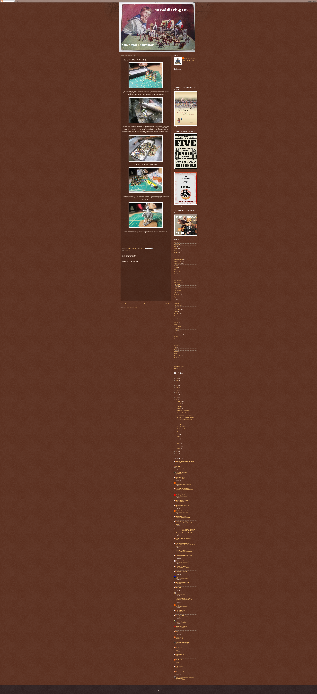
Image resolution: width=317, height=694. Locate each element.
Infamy (175, 307)
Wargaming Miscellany (181, 472)
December (179, 401)
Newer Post (124, 304)
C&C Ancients (177, 280)
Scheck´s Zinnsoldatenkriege (182, 642)
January (179, 448)
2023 (177, 383)
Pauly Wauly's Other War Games (183, 598)
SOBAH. (176, 345)
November (179, 404)
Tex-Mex (176, 351)
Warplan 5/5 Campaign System (182, 606)
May (178, 438)
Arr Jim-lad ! (177, 271)
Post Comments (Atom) (132, 307)
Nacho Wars (176, 313)
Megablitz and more (180, 577)
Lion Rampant (177, 309)
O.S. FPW (176, 324)
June (178, 436)
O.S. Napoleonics (178, 326)
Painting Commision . (182, 426)
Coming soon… (179, 583)
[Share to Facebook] (150, 248)
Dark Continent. (177, 290)
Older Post (168, 304)
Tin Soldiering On (180, 671)
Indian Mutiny (177, 305)
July (178, 434)
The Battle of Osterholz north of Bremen (184, 679)
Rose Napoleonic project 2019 (182, 617)
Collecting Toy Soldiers (181, 521)
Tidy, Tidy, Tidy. (180, 424)
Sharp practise (177, 343)
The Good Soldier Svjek (189, 58)
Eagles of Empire (178, 296)
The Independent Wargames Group (184, 555)
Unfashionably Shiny (181, 631)
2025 (177, 378)
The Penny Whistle (180, 610)
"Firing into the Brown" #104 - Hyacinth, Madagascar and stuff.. (184, 533)
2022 (177, 385)
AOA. (175, 269)
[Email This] (146, 248)
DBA (175, 292)
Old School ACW (180, 654)
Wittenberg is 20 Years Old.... (182, 562)
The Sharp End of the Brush (182, 543)
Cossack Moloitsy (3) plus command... (183, 468)
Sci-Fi (175, 341)
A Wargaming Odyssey (181, 516)
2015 (177, 451)
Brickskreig (176, 278)
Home (146, 304)
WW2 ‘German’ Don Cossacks (182, 578)
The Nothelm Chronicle (181, 593)
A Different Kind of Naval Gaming (183, 517)
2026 (177, 376)
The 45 (175, 353)
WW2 (175, 368)
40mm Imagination (178, 259)
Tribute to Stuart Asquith (181, 622)
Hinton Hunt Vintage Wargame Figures (185, 461)
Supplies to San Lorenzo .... (181, 627)
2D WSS (176, 255)
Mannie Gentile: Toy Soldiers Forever (185, 538)
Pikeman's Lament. (178, 334)
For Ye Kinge (179, 466)
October (179, 406)
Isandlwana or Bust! (180, 638)
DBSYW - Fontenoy (180, 589)
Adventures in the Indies (181, 626)
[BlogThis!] (147, 248)
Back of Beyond (177, 276)
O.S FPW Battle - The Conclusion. (184, 415)
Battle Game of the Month (182, 500)
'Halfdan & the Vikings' (180, 594)
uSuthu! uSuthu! (179, 637)
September (179, 408)
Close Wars (176, 286)
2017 (177, 397)
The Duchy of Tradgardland (182, 495)
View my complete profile (188, 60)
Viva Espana (177, 362)
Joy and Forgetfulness (181, 550)
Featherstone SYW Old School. (184, 410)
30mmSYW (176, 257)
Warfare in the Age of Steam (182, 505)
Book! (177, 539)
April (178, 441)
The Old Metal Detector (181, 615)
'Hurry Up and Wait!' (180, 501)
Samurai (176, 338)
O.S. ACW (176, 322)
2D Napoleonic (177, 250)
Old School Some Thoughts (183, 412)
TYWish (176, 360)
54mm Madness (177, 263)
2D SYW (176, 252)
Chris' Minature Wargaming (182, 483)
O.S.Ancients (177, 328)
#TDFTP (176, 242)
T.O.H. (175, 349)
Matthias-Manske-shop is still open (183, 643)
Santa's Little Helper (180, 633)
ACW (175, 265)
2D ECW (176, 248)
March (178, 443)
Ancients (176, 267)
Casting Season (179, 667)
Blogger (165, 690)
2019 (177, 392)
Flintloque (176, 303)
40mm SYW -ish (177, 261)
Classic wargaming (180, 621)
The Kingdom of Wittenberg (182, 561)
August (179, 431)
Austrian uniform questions (181, 496)
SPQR (175, 347)
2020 (177, 390)
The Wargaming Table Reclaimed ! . (185, 419)
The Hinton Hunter (180, 647)
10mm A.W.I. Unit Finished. (181, 673)
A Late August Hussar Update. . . (182, 512)
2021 (177, 387)
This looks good (179, 506)
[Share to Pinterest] (152, 248)
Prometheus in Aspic (180, 477)
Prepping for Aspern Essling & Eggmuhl (184, 551)
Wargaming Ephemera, (180, 556)
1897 (175, 246)
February (179, 446)
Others (175, 330)
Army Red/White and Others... (183, 582)
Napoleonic (128, 250)
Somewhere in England (181, 571)
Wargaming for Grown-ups (182, 488)
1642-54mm (177, 244)
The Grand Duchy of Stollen (182, 511)
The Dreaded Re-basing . (182, 428)
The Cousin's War (178, 355)
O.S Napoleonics (178, 318)
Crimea (175, 288)
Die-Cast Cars (177, 294)
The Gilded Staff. (180, 422)
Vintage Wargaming (180, 605)
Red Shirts (176, 336)
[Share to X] (149, 248)
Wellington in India (178, 366)
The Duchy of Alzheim (181, 566)
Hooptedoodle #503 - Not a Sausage (183, 478)
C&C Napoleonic (178, 282)
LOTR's (176, 311)
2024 (177, 380)
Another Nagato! (179, 473)
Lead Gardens (179, 666)
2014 (177, 453)
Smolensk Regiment (180, 462)
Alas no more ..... (179, 572)
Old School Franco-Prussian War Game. (185, 417)
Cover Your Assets (179, 611)
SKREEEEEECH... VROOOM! (182, 567)
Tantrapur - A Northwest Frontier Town (183, 484)
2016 (177, 399)
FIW (175, 299)
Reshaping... (178, 655)
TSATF (175, 357)
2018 (177, 394)
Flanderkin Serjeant (180, 659)
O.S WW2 (176, 320)
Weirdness (176, 364)
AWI (175, 273)
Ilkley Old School (180, 587)
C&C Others (177, 284)
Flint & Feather (177, 301)
